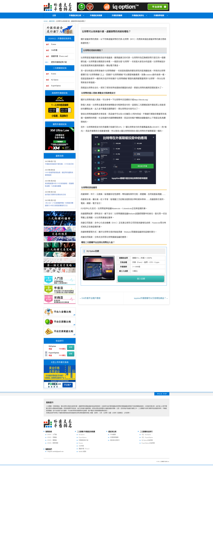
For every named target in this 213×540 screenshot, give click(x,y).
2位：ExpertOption (147, 437)
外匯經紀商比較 (75, 15)
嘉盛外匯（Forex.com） (60, 56)
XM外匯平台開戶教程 (90, 298)
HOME (46, 21)
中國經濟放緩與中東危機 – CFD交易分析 (59, 164)
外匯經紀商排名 (138, 15)
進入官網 (141, 279)
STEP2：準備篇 (52, 437)
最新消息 (52, 21)
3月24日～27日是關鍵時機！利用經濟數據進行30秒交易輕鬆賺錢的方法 (59, 204)
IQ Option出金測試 (147, 440)
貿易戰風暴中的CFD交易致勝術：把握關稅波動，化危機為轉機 (59, 185)
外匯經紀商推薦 (96, 15)
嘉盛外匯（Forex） (84, 448)
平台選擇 (113, 434)
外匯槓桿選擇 (114, 437)
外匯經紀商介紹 (83, 440)
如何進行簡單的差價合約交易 (55, 194)
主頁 (54, 15)
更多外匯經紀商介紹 (59, 62)
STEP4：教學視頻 (52, 443)
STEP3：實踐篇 (52, 440)
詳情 (70, 347)
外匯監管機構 (117, 15)
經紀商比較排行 (115, 440)
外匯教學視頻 (159, 15)
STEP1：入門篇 (52, 434)
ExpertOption (56, 86)
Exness (53, 44)
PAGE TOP (162, 394)
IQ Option (54, 80)
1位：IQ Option (146, 434)
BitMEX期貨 (82, 451)
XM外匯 (54, 50)
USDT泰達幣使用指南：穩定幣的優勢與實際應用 (59, 174)
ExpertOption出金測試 (148, 443)
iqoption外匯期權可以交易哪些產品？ (151, 298)
